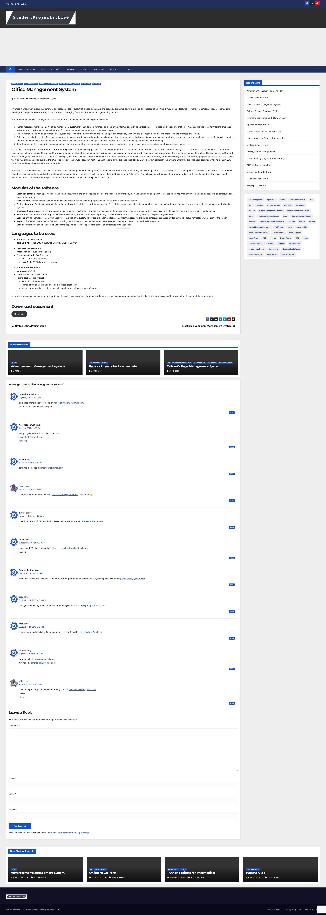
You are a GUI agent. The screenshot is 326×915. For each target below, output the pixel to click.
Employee (287, 205)
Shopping (281, 243)
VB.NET (84, 69)
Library (312, 222)
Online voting (253, 238)
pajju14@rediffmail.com (93, 605)
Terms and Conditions (274, 909)
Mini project (279, 227)
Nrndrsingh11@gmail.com (31, 437)
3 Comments (40, 877)
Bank (311, 200)
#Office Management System (43, 98)
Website (13, 809)
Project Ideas (17, 84)
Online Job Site (278, 232)
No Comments (118, 877)
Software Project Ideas (49, 84)
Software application (256, 249)
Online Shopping (295, 232)
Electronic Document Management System (207, 326)
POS (264, 238)
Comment (14, 725)
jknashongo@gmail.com (51, 467)
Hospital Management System (298, 211)
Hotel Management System (301, 216)
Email (12, 794)
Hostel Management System (268, 216)
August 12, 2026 (21, 877)
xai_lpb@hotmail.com (77, 548)
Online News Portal (103, 873)
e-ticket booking (273, 205)
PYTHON (54, 69)
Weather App (256, 873)
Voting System (272, 254)
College (260, 205)
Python (105, 363)
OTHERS (128, 69)
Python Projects (253, 869)
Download (19, 314)
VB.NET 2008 (86, 84)
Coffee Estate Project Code (30, 326)
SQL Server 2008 (66, 84)
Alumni (282, 200)
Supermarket (273, 249)
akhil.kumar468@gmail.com (82, 689)
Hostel (251, 216)
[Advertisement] (163, 47)
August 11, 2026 (99, 877)
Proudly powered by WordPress (19, 910)
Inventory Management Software (272, 222)
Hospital (252, 211)
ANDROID (98, 69)
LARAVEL (69, 69)
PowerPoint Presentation (181, 363)
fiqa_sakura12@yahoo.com (65, 494)
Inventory (252, 222)
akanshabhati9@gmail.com (42, 662)
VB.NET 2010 (96, 84)
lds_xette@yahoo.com (92, 521)
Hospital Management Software (271, 211)
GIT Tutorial (300, 205)
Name (12, 778)
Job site (292, 222)
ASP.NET (113, 69)
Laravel (302, 222)
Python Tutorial (285, 238)
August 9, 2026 (255, 877)
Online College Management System (193, 366)
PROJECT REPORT (26, 69)
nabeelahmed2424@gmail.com (69, 402)
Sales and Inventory (256, 243)
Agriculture (271, 200)
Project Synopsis (31, 84)
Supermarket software (291, 249)
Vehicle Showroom (255, 254)
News (290, 227)
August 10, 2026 (178, 877)
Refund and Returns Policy (309, 910)
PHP (43, 69)
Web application (288, 254)
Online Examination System (258, 232)
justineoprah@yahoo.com (132, 578)
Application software (297, 200)
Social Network (294, 243)
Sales (306, 238)
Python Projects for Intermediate (113, 366)
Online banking (302, 227)
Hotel (285, 216)
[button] (318, 69)
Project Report (199, 363)
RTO (297, 238)
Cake (250, 205)
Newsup (43, 910)
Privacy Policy (291, 910)
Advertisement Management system (38, 366)
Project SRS (212, 363)
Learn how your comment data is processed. (68, 832)
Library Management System (259, 227)
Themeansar (54, 910)
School (270, 243)
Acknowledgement (255, 200)
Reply (232, 412)
